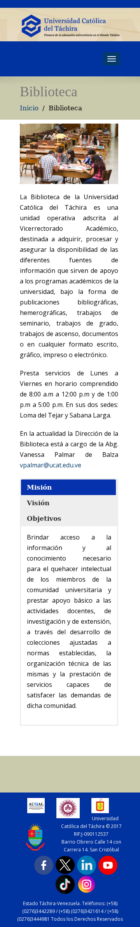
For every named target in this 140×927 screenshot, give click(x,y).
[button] (68, 487)
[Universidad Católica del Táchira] (70, 25)
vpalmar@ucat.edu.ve (50, 465)
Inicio (29, 108)
